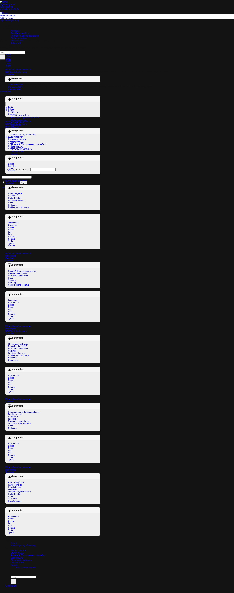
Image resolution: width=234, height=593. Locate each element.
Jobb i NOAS (17, 558)
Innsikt (8, 541)
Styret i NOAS (17, 553)
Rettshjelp (10, 110)
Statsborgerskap (19, 38)
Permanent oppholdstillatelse (25, 36)
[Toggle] (9, 78)
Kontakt (14, 565)
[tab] (8, 56)
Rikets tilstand (12, 45)
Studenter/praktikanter (21, 560)
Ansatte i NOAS (18, 550)
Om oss (9, 548)
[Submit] (13, 581)
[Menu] (7, 590)
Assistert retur (17, 122)
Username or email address (16, 169)
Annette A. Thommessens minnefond (28, 555)
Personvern (5, 92)
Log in (23, 183)
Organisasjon (17, 562)
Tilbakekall (16, 125)
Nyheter (14, 543)
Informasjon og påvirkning (23, 545)
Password (7, 175)
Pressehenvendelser (26, 567)
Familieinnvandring (20, 115)
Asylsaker (15, 113)
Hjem (8, 108)
